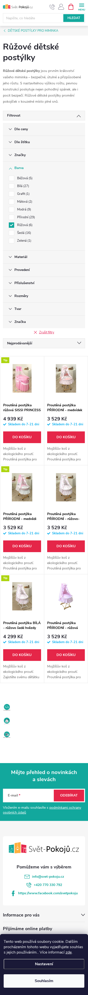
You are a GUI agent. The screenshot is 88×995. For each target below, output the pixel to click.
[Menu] (81, 6)
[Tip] (22, 378)
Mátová (24, 201)
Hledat (73, 18)
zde (69, 952)
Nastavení (44, 964)
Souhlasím (44, 981)
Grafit (23, 194)
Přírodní (25, 217)
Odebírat (69, 795)
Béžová (24, 178)
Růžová (24, 225)
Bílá (22, 186)
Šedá (23, 233)
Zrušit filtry (46, 332)
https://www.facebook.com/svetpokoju (48, 893)
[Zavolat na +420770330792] (52, 7)
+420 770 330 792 (48, 885)
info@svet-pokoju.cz (48, 876)
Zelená (23, 241)
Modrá (23, 209)
